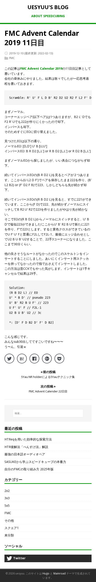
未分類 (9, 535)
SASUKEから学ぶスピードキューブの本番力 (35, 462)
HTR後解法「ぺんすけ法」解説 (26, 447)
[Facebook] (34, 358)
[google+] (47, 358)
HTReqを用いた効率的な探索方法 (28, 439)
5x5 (7, 505)
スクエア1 (11, 528)
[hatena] (22, 358)
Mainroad (59, 573)
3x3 (7, 498)
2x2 (7, 491)
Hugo (45, 573)
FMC (12, 58)
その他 (9, 520)
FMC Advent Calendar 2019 (41, 68)
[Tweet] (9, 358)
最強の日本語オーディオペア (24, 454)
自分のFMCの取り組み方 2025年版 (29, 469)
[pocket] (59, 358)
